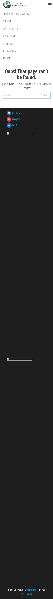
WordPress (31, 589)
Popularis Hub (26, 594)
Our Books (8, 43)
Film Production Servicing (16, 14)
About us (7, 58)
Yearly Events (9, 36)
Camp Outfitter (10, 28)
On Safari (7, 21)
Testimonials (9, 51)
